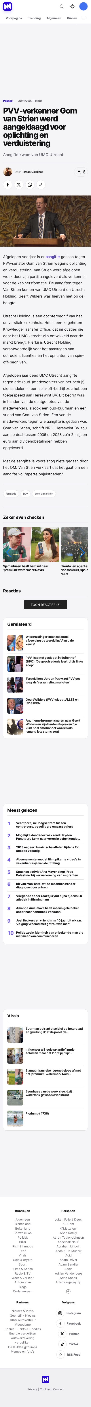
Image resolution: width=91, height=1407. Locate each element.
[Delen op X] (18, 184)
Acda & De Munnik (68, 1251)
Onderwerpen (22, 1291)
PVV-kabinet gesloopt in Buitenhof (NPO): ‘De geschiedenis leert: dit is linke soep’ (54, 661)
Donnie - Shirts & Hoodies (22, 1329)
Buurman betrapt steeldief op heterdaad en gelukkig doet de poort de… (54, 1030)
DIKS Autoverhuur (23, 1320)
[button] (9, 552)
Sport (23, 1264)
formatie (11, 493)
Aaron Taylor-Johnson (68, 1237)
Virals (23, 1255)
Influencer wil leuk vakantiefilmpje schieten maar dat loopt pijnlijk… (50, 1051)
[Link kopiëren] (41, 184)
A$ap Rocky (68, 1233)
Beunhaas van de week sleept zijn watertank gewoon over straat (50, 1093)
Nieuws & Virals (23, 1311)
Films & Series (23, 1269)
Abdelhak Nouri (68, 1242)
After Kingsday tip (68, 1282)
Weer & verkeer (23, 1278)
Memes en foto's (22, 1351)
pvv (25, 493)
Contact (58, 1389)
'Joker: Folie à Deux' (68, 1219)
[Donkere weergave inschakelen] (72, 6)
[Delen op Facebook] (7, 184)
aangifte (53, 257)
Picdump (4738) (37, 1113)
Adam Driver (68, 1260)
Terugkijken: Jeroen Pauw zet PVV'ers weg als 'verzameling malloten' (53, 680)
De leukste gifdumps (22, 1347)
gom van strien (44, 493)
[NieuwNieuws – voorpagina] (7, 6)
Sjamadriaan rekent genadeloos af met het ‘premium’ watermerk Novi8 (53, 1072)
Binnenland (75, 18)
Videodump (23, 1324)
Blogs (23, 1287)
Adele (68, 1269)
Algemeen (54, 18)
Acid (68, 1255)
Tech (22, 1251)
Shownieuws (23, 1233)
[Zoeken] (62, 6)
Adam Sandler (68, 1264)
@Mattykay (68, 1228)
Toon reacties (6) (46, 605)
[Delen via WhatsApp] (29, 184)
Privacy (32, 1389)
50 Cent (68, 1224)
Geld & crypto (22, 1260)
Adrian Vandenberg (68, 1273)
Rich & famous (22, 1246)
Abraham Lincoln (68, 1246)
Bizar (22, 1242)
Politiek (8, 100)
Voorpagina (14, 18)
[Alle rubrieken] (83, 18)
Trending (34, 18)
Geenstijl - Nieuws (23, 1315)
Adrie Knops (68, 1278)
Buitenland (22, 1228)
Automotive (23, 1282)
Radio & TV (22, 1273)
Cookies (45, 1389)
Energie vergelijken (22, 1333)
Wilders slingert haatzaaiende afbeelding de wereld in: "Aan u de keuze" (50, 640)
